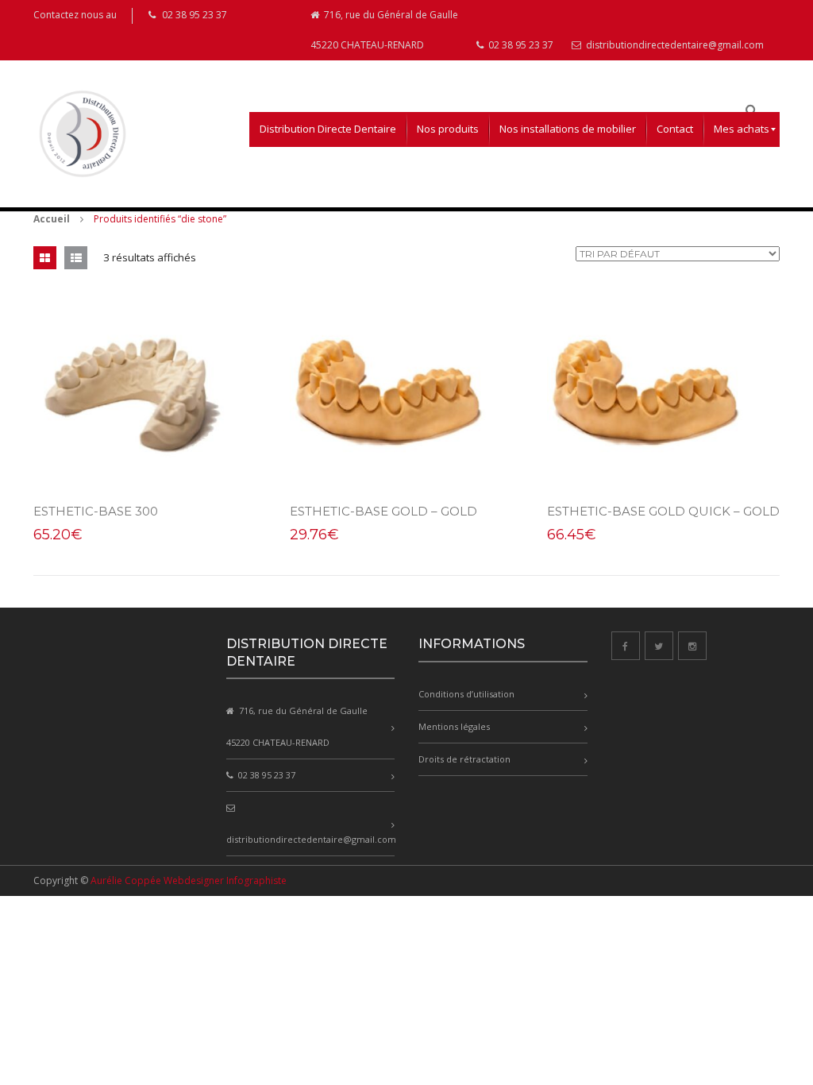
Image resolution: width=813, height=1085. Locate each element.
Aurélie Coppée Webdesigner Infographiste (189, 880)
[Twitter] (659, 645)
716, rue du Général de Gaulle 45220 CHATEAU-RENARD (384, 30)
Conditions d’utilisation (466, 694)
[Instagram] (692, 645)
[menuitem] (327, 129)
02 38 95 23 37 (519, 45)
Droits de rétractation (464, 759)
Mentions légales (454, 726)
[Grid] (44, 257)
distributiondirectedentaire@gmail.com (674, 45)
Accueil (51, 219)
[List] (75, 257)
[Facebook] (625, 645)
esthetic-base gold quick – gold (663, 511)
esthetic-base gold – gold (383, 511)
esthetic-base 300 (95, 511)
